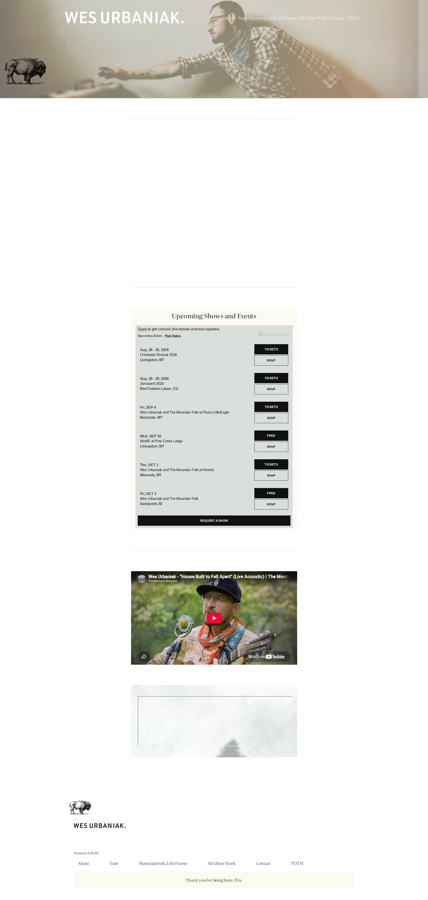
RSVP (271, 360)
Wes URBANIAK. (125, 17)
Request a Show (214, 520)
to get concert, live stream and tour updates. (179, 329)
